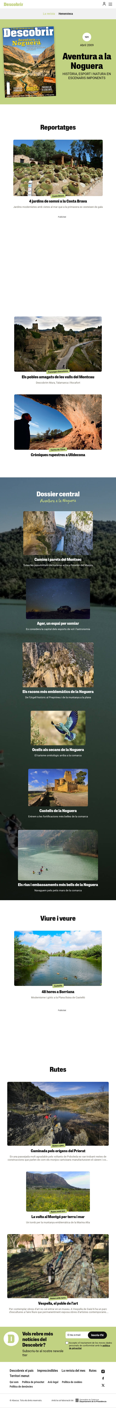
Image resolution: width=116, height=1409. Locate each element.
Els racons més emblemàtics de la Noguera (58, 692)
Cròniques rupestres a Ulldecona (58, 455)
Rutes (93, 1370)
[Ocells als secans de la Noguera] (58, 728)
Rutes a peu (58, 1145)
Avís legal (53, 1382)
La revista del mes (73, 1370)
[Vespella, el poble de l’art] (58, 1266)
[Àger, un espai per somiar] (58, 599)
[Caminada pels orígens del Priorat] (58, 1114)
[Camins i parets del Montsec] (58, 533)
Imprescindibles (47, 1370)
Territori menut (19, 1376)
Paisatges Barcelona (58, 371)
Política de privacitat (33, 1382)
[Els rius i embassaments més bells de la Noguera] (58, 855)
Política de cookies (72, 1382)
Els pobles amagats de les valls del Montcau (58, 377)
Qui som (14, 1382)
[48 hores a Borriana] (58, 958)
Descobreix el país (22, 1370)
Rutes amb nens (58, 1298)
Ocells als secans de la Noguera (58, 750)
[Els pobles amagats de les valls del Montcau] (58, 344)
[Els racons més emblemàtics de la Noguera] (58, 664)
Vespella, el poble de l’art (58, 1304)
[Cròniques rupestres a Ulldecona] (58, 422)
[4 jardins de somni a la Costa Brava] (58, 168)
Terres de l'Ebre (58, 449)
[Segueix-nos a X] (103, 1385)
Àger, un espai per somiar (58, 624)
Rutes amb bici (58, 1211)
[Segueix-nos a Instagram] (103, 1371)
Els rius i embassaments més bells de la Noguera (58, 885)
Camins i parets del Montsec (58, 560)
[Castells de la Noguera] (58, 787)
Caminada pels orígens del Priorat (58, 1151)
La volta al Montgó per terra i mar (58, 1217)
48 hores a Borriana (58, 992)
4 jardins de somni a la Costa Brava (58, 202)
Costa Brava (58, 195)
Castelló (58, 985)
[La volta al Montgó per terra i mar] (58, 1191)
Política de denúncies (21, 1386)
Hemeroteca (66, 13)
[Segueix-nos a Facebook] (103, 1378)
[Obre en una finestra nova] (91, 1400)
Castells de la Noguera (58, 811)
